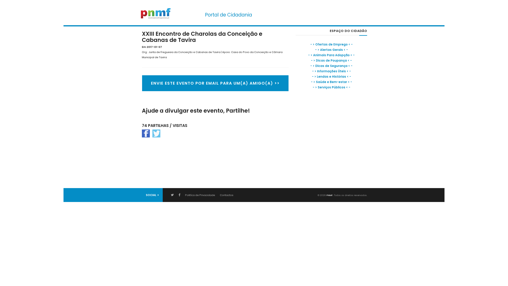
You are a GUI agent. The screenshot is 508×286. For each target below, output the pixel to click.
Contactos (226, 195)
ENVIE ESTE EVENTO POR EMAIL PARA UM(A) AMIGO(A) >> (215, 83)
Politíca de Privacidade (200, 195)
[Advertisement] (325, 128)
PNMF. (329, 195)
